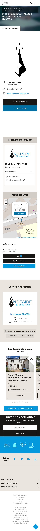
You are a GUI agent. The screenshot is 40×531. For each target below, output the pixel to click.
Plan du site (20, 499)
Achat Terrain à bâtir (20, 513)
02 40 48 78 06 (14, 177)
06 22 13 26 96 (21, 318)
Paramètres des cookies (20, 505)
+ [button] (6, 200)
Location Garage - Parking (20, 517)
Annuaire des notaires (20, 523)
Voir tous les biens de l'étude (20, 409)
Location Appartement (20, 515)
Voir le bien (20, 395)
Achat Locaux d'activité (20, 509)
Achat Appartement (20, 507)
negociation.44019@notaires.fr (22, 321)
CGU (20, 501)
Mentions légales (20, 497)
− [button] (6, 203)
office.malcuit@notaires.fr (17, 180)
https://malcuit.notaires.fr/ (18, 94)
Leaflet (18, 237)
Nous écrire (22, 108)
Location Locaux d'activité (20, 519)
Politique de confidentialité (20, 503)
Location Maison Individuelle (20, 521)
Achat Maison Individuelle (20, 511)
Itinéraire (20, 213)
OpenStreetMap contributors (29, 237)
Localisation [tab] (10, 172)
